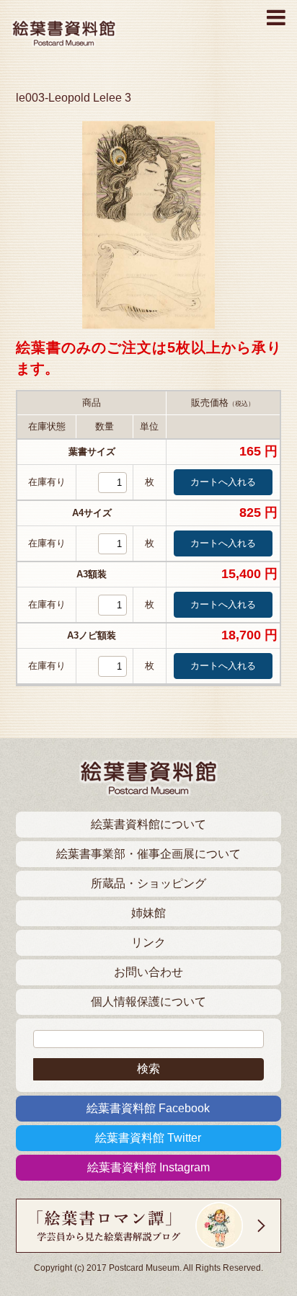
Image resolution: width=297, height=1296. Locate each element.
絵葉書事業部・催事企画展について (148, 854)
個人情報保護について (148, 1001)
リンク (148, 942)
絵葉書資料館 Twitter (148, 1138)
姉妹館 (148, 913)
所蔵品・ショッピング (148, 883)
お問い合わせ (148, 972)
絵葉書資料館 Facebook (148, 1108)
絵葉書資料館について (148, 824)
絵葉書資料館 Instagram (148, 1167)
